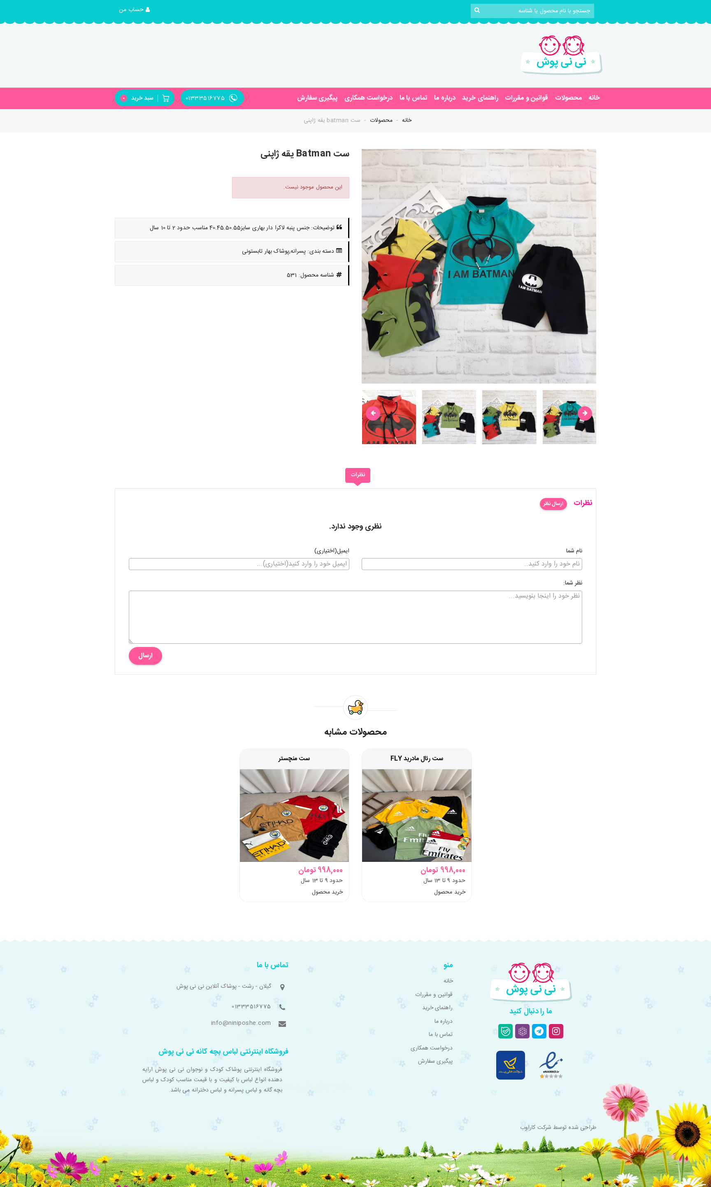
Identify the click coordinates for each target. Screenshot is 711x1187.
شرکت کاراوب (535, 1128)
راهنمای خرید (480, 98)
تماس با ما (414, 98)
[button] (134, 10)
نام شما (574, 551)
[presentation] (373, 413)
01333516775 (251, 1007)
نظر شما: (573, 583)
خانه (594, 98)
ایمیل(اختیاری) (331, 551)
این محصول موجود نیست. (313, 187)
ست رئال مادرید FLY (416, 759)
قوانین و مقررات (526, 98)
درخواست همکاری (368, 98)
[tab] (357, 475)
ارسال (145, 655)
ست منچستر (294, 759)
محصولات (568, 98)
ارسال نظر (553, 504)
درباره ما (444, 98)
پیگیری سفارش (317, 98)
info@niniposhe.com (241, 1023)
